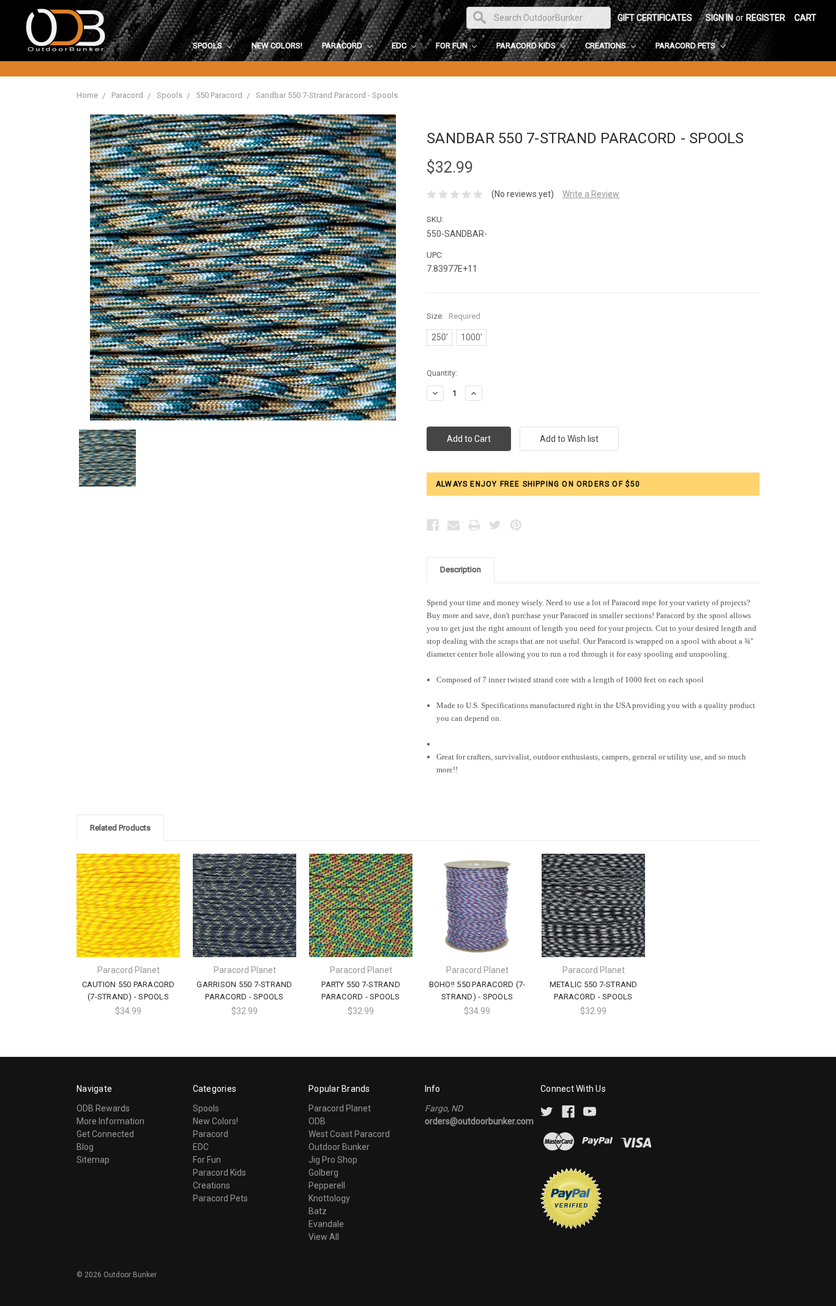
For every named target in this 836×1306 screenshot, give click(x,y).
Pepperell (326, 1185)
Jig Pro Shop (332, 1160)
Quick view (128, 894)
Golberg (323, 1172)
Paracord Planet (339, 1108)
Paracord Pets (686, 45)
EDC (400, 45)
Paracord (343, 45)
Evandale (326, 1224)
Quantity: (442, 373)
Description (460, 569)
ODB (317, 1121)
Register (765, 18)
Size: (453, 316)
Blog (85, 1147)
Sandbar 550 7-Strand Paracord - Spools (327, 95)
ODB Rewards (103, 1108)
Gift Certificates (655, 18)
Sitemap (93, 1160)
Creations (606, 45)
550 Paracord (219, 95)
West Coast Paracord (349, 1134)
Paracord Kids (527, 45)
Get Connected (105, 1134)
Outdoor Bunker (339, 1147)
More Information (110, 1121)
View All (323, 1237)
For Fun (452, 45)
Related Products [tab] (120, 827)
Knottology (329, 1198)
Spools (208, 45)
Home (87, 95)
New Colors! (277, 45)
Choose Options (128, 915)
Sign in (719, 18)
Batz (317, 1211)
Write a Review (590, 194)
